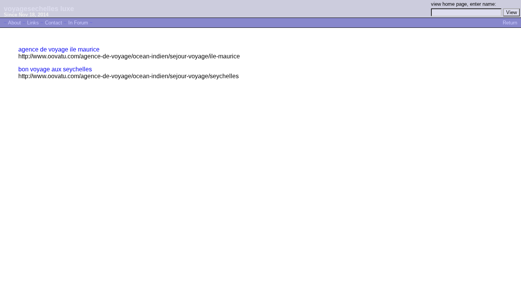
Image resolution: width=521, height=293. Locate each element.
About (14, 23)
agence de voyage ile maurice (59, 49)
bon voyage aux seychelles (55, 69)
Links (33, 23)
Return (510, 23)
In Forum (78, 23)
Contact (53, 23)
